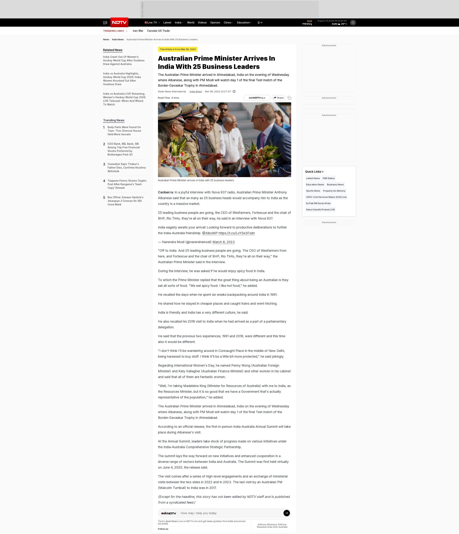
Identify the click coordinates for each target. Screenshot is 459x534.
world (165, 523)
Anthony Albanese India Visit (272, 525)
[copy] (289, 97)
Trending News (113, 120)
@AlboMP (210, 233)
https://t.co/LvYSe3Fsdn (237, 233)
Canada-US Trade (158, 30)
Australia (282, 527)
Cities (227, 22)
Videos (202, 22)
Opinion (215, 22)
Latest (167, 22)
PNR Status (329, 178)
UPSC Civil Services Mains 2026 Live (326, 197)
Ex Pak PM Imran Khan (318, 203)
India (178, 22)
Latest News (313, 178)
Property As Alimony (334, 190)
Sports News (313, 190)
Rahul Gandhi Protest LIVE (320, 209)
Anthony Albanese (267, 524)
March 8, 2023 (223, 242)
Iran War (138, 30)
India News (196, 91)
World (190, 22)
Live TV (152, 22)
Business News (335, 184)
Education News (315, 184)
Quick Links (313, 171)
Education (243, 22)
